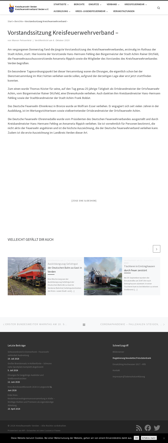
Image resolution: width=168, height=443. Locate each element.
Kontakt (116, 370)
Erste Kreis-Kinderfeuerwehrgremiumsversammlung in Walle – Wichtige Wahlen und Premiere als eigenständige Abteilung (31, 400)
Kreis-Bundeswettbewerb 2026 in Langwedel (29, 387)
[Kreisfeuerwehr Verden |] (28, 7)
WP (23, 430)
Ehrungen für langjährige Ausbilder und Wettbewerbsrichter (26, 377)
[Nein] (164, 438)
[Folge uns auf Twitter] (157, 428)
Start (10, 21)
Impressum (118, 376)
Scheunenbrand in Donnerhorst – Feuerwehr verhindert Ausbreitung (28, 353)
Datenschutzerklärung (135, 376)
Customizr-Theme (52, 430)
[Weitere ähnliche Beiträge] (156, 249)
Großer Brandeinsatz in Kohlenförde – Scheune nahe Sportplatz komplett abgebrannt (30, 365)
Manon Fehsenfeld (22, 40)
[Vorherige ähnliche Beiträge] (148, 249)
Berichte (19, 21)
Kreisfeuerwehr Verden (27, 425)
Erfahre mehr (149, 438)
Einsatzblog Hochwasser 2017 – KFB (129, 364)
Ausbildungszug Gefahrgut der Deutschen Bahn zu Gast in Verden (65, 267)
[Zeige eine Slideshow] (84, 200)
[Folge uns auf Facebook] (148, 428)
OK (136, 438)
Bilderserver (118, 351)
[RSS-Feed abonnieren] (139, 428)
